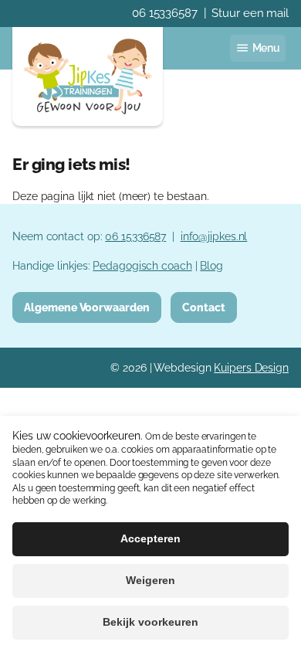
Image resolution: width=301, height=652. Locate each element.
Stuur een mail (250, 13)
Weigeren (150, 580)
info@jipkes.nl (214, 236)
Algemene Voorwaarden (86, 307)
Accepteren (150, 538)
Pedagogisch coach (142, 265)
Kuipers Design (251, 367)
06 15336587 (165, 13)
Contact (203, 307)
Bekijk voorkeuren (150, 622)
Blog (211, 265)
